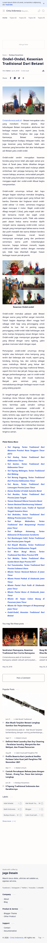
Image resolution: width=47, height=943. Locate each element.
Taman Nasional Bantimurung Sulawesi (25, 504)
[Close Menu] (43, 3)
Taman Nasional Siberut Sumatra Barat (25, 501)
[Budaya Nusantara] (22, 783)
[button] (39, 11)
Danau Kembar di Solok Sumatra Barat (25, 491)
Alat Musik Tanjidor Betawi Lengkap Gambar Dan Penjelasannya (23, 724)
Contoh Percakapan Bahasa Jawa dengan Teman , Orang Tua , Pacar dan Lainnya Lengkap (25, 774)
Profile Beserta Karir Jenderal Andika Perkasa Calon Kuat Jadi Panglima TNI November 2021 (23, 759)
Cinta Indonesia (13, 10)
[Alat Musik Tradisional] (23, 719)
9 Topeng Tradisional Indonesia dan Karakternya (22, 787)
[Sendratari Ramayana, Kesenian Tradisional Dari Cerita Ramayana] (20, 637)
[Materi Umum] (21, 738)
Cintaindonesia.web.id (12, 120)
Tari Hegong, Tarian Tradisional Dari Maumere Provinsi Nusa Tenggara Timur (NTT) (26, 450)
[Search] (43, 11)
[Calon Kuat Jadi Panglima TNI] (26, 753)
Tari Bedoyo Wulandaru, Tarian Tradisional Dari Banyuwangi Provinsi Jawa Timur (26, 524)
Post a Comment (23, 678)
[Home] (5, 18)
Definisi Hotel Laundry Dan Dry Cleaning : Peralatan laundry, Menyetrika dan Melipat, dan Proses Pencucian (25, 744)
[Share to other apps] (23, 78)
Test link (9, 4)
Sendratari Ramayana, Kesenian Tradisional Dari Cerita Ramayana (19, 651)
